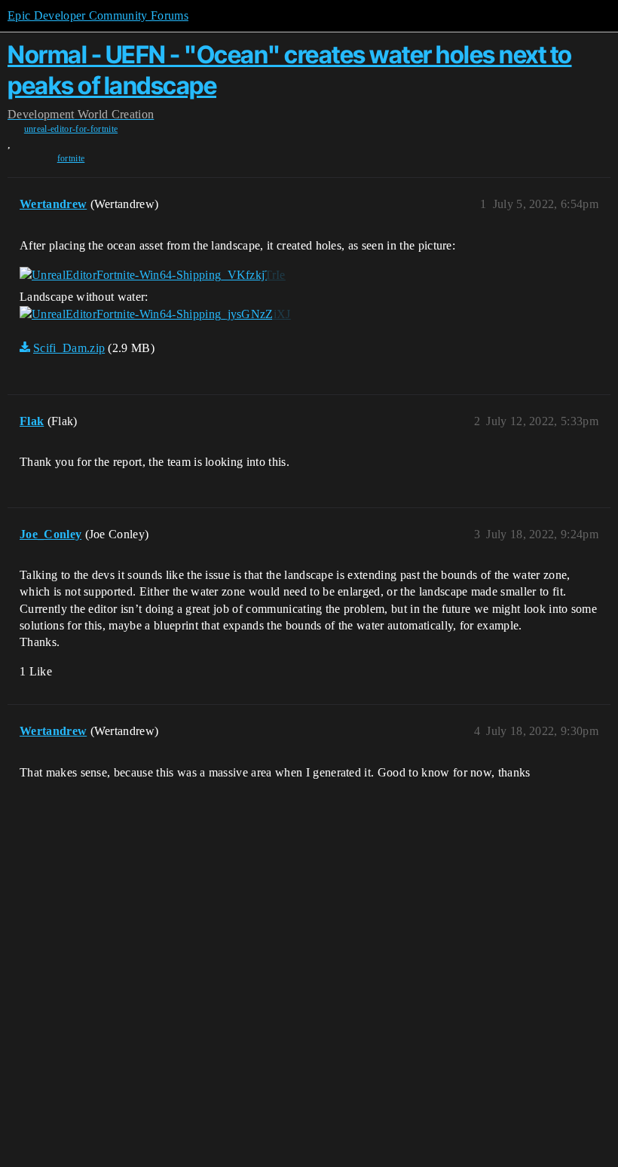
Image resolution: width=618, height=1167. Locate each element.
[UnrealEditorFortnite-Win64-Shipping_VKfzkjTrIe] (153, 275)
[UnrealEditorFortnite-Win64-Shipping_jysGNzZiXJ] (155, 314)
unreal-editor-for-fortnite (71, 129)
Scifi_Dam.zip (69, 348)
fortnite (71, 158)
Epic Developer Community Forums (98, 15)
